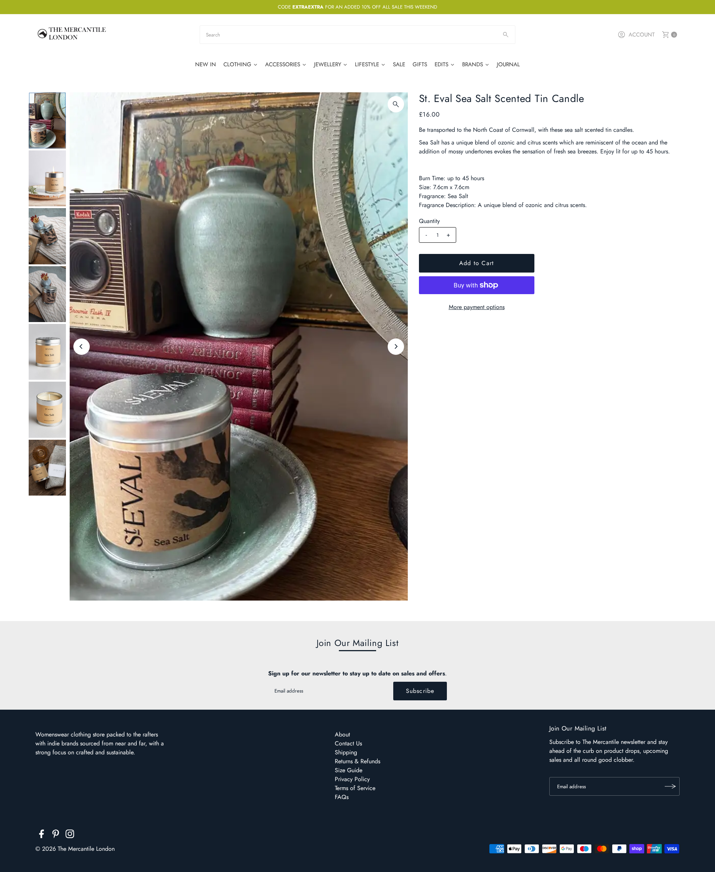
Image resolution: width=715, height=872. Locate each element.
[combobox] (357, 34)
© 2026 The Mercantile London (75, 848)
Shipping (346, 752)
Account (642, 35)
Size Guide (348, 770)
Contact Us (348, 743)
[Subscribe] (670, 786)
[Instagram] (70, 835)
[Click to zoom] (396, 104)
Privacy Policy (352, 779)
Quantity (429, 221)
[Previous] (81, 346)
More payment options (477, 307)
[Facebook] (41, 835)
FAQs (342, 797)
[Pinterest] (55, 835)
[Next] (396, 346)
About (342, 734)
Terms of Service (355, 788)
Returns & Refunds (357, 761)
